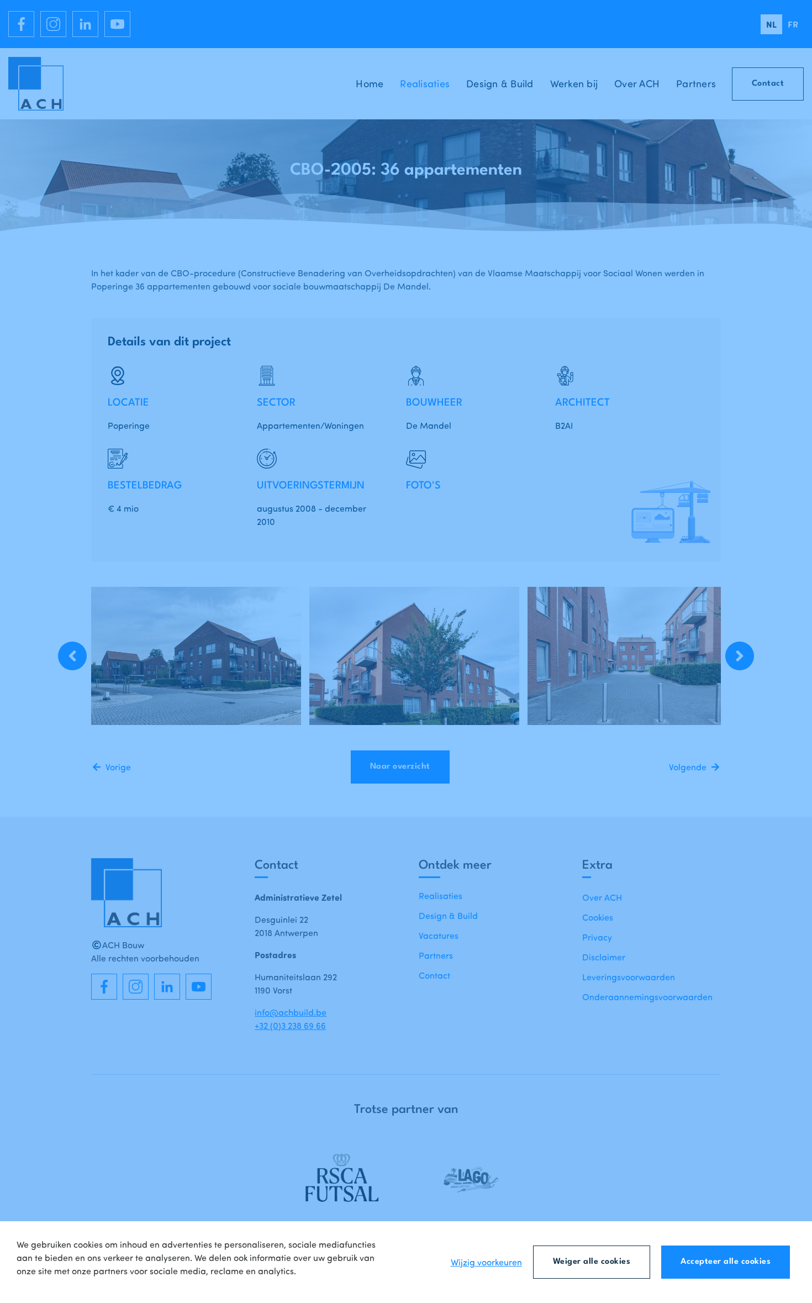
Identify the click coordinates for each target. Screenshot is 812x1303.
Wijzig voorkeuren (486, 1262)
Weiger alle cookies (592, 1262)
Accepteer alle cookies (726, 1262)
